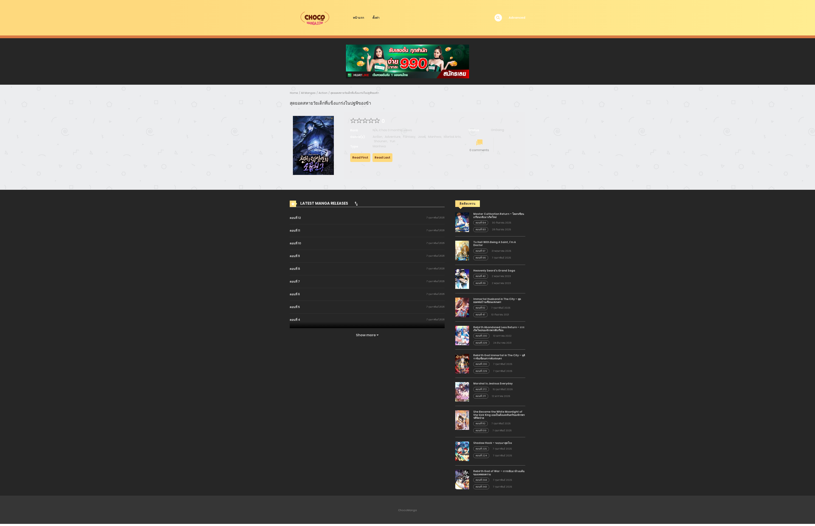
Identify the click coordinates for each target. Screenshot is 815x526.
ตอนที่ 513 (481, 229)
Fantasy (409, 137)
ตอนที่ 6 (295, 294)
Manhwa (434, 137)
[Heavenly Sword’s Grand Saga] (462, 279)
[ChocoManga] (314, 17)
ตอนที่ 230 (481, 336)
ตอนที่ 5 (295, 307)
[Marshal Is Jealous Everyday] (462, 392)
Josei (422, 137)
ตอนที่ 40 (481, 276)
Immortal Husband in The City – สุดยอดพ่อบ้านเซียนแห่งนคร (497, 300)
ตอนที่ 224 (481, 455)
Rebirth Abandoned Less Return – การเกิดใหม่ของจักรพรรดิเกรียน (498, 328)
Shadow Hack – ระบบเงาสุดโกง (492, 443)
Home (294, 93)
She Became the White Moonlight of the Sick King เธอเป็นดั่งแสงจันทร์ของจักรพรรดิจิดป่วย (499, 415)
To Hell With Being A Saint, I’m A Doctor (494, 243)
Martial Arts (452, 137)
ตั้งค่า (375, 17)
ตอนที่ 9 (295, 256)
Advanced (517, 17)
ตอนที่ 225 (481, 448)
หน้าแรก (358, 17)
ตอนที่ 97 (480, 251)
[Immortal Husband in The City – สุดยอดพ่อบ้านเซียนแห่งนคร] (462, 307)
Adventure (392, 137)
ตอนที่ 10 (295, 243)
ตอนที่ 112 (480, 307)
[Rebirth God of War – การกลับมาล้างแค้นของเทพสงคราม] (462, 479)
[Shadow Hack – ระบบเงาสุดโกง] (462, 451)
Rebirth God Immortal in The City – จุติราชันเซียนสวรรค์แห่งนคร (499, 356)
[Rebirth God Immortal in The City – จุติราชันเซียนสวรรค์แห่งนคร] (462, 363)
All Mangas (308, 93)
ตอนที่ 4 (295, 320)
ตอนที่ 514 (481, 222)
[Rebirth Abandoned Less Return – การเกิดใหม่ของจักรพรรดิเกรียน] (462, 335)
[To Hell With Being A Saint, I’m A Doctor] (462, 250)
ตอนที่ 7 (295, 281)
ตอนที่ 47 (480, 314)
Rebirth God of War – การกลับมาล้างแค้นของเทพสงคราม (498, 472)
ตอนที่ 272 (481, 389)
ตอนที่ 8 (295, 269)
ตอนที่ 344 (481, 480)
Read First (360, 157)
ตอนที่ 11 (295, 230)
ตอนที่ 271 (481, 396)
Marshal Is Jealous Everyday (493, 383)
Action (323, 93)
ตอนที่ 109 (481, 430)
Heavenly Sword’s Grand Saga (494, 270)
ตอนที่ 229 (481, 343)
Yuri (392, 141)
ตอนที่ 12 (295, 218)
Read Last (382, 157)
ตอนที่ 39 (481, 283)
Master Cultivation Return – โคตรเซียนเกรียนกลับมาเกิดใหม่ (498, 215)
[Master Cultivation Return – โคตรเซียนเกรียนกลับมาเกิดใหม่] (462, 222)
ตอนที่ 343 (481, 486)
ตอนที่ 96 (481, 257)
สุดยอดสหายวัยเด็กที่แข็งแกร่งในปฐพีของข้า (354, 93)
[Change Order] (356, 203)
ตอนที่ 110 (480, 423)
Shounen (380, 141)
